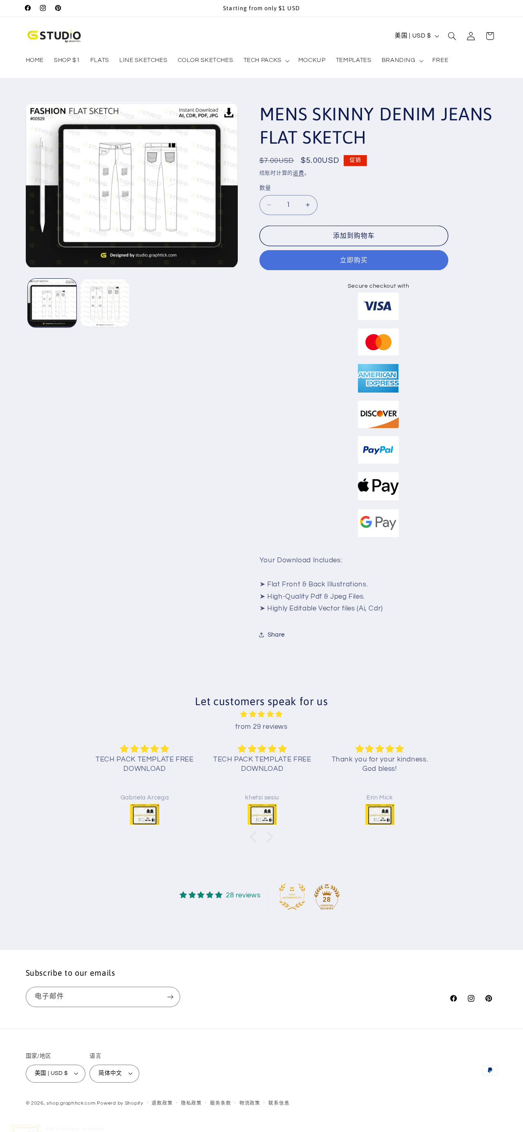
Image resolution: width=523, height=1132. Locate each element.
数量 (265, 188)
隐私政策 (191, 1103)
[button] (265, 61)
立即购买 (354, 260)
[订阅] (170, 997)
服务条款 (220, 1103)
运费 (298, 172)
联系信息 (278, 1103)
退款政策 (162, 1103)
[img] (261, 714)
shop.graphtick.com (71, 1103)
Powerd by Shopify (120, 1103)
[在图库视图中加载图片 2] (104, 303)
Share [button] (276, 635)
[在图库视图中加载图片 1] (52, 303)
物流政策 (249, 1103)
